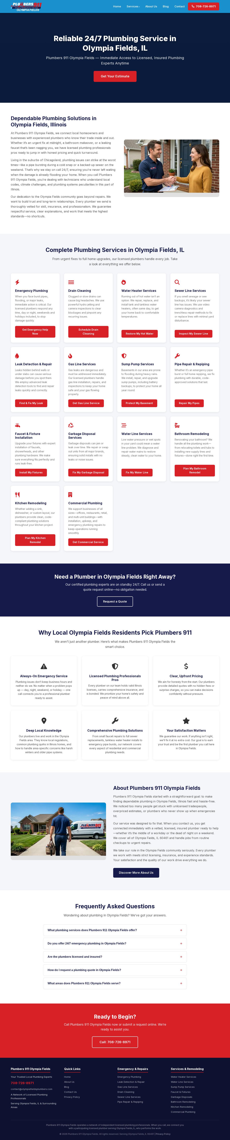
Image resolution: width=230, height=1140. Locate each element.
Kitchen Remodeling (182, 1106)
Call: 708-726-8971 (115, 1042)
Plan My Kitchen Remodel (35, 539)
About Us (151, 6)
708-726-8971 (205, 6)
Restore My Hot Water (139, 333)
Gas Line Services (128, 1086)
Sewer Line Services (129, 1096)
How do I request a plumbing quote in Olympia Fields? (84, 970)
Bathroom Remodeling (183, 1101)
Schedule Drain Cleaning (88, 331)
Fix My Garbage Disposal (88, 472)
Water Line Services (182, 1081)
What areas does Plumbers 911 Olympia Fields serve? (84, 983)
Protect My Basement (139, 403)
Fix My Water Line (137, 472)
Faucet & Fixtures (180, 1091)
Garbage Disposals (181, 1096)
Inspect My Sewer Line (193, 333)
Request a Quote (115, 601)
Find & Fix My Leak (31, 403)
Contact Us (70, 1091)
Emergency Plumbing (129, 1076)
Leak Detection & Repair (131, 1081)
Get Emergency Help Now (35, 331)
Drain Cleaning (126, 1091)
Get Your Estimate (115, 76)
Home (117, 6)
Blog (166, 6)
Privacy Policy (72, 1096)
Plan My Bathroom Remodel (194, 470)
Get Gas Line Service (86, 403)
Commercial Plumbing (183, 1111)
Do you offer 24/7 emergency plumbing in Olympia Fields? (87, 943)
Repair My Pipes (189, 403)
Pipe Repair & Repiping (130, 1101)
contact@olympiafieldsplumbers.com (31, 1089)
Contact (179, 6)
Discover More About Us (136, 872)
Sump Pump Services (183, 1086)
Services (132, 6)
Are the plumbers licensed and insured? (75, 956)
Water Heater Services (183, 1076)
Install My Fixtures (31, 472)
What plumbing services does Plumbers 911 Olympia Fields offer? (92, 930)
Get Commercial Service (88, 542)
